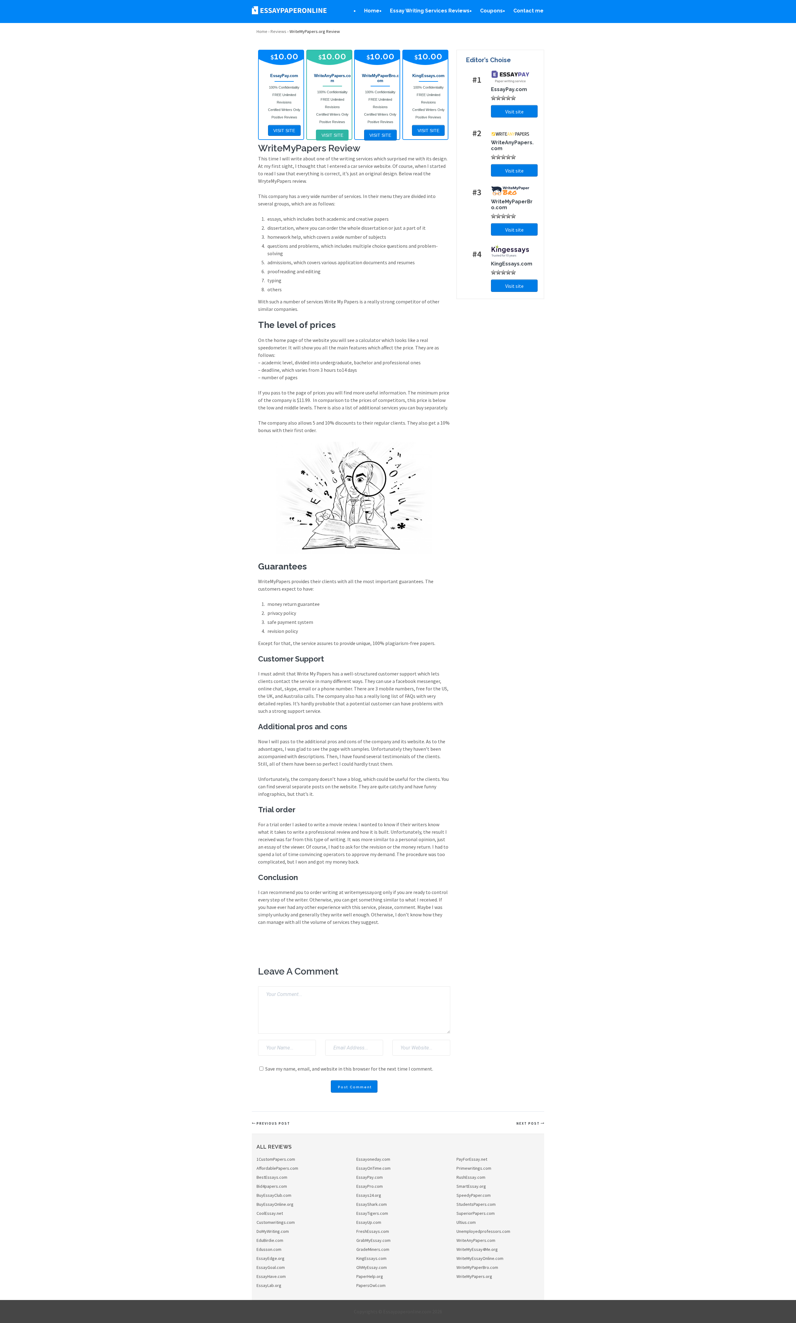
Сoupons (491, 11)
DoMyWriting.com (273, 1231)
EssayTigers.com (372, 1213)
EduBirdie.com (270, 1240)
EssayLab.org (269, 1285)
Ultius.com (466, 1222)
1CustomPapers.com (276, 1159)
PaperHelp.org (369, 1276)
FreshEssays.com (372, 1231)
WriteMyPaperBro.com (477, 1267)
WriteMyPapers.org (474, 1276)
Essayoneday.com (373, 1159)
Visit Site (284, 130)
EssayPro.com (369, 1186)
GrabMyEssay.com (373, 1240)
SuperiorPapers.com (475, 1213)
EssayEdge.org (271, 1258)
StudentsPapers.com (476, 1204)
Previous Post (273, 1123)
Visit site (514, 111)
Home (371, 11)
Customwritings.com (276, 1222)
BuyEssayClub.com (274, 1195)
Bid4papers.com (272, 1186)
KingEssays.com (371, 1258)
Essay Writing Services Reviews (430, 11)
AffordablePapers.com (277, 1168)
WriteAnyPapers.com (475, 1240)
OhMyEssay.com (371, 1267)
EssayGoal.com (271, 1267)
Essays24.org (368, 1195)
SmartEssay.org (471, 1186)
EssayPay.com (369, 1177)
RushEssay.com (470, 1177)
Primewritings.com (473, 1168)
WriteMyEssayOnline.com (479, 1258)
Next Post (528, 1123)
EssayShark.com (371, 1204)
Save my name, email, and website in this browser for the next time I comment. (349, 1069)
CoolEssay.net (270, 1213)
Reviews (278, 31)
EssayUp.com (368, 1222)
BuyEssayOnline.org (275, 1204)
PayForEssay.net (471, 1159)
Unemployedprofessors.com (483, 1231)
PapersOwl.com (371, 1285)
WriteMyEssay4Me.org (477, 1249)
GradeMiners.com (372, 1249)
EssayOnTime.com (373, 1168)
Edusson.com (269, 1249)
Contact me (528, 11)
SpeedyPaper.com (473, 1195)
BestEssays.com (272, 1177)
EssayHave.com (271, 1276)
